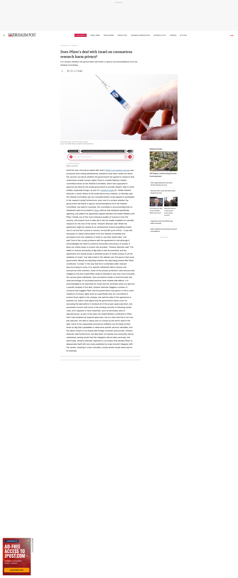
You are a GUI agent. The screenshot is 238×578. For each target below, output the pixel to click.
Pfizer (96, 210)
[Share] (62, 71)
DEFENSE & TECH (160, 35)
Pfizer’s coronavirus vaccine (117, 170)
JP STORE (183, 35)
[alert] (17, 556)
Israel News (74, 45)
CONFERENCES (80, 35)
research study (107, 190)
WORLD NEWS (109, 35)
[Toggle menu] (4, 35)
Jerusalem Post (64, 45)
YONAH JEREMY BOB (74, 163)
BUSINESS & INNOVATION (140, 35)
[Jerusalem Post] (21, 35)
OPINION (173, 35)
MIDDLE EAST (122, 35)
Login (232, 35)
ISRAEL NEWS (95, 35)
